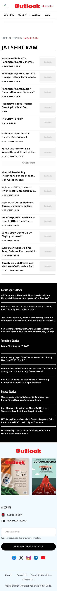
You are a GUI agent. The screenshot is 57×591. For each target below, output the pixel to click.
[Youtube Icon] (43, 557)
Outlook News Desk (13, 141)
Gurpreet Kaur (11, 195)
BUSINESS (9, 14)
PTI (5, 111)
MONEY (22, 14)
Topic (15, 38)
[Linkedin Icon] (35, 557)
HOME (5, 38)
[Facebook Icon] (14, 557)
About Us (9, 575)
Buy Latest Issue (16, 520)
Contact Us (22, 575)
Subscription (14, 515)
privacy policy (34, 538)
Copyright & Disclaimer (41, 575)
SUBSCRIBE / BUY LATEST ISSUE (28, 546)
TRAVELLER (35, 14)
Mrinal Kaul (10, 123)
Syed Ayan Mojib (12, 66)
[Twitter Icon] (21, 557)
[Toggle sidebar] (8, 6)
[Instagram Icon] (28, 557)
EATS (47, 14)
